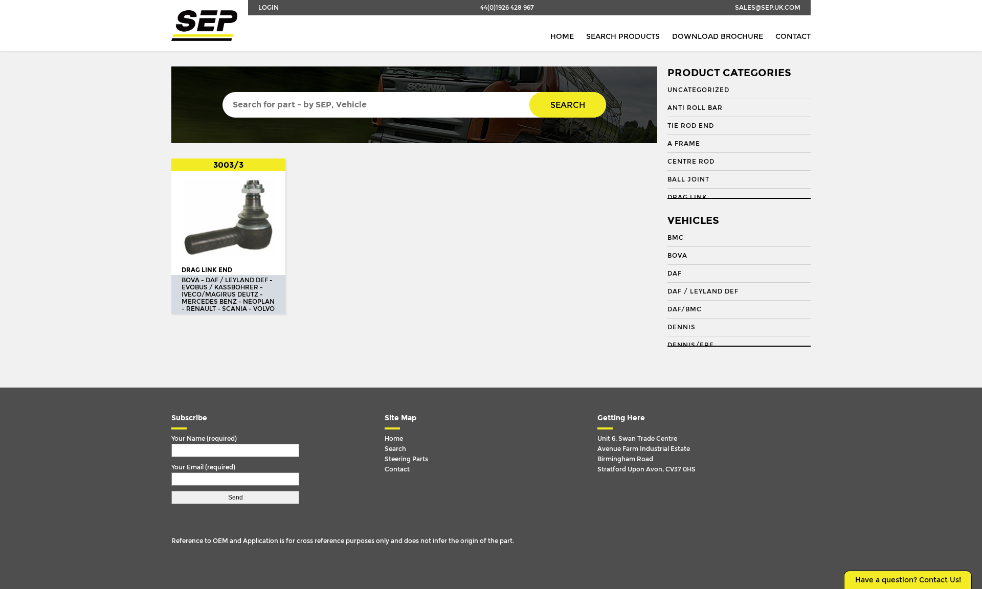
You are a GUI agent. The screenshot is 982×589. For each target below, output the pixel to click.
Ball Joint (688, 179)
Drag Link (687, 197)
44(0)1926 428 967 (507, 7)
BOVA (677, 255)
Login (268, 7)
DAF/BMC (684, 309)
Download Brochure (717, 36)
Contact (793, 36)
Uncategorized (698, 90)
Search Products (623, 36)
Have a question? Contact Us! (908, 580)
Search (567, 105)
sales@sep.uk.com (767, 7)
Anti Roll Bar (695, 107)
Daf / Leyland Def (703, 291)
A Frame (683, 143)
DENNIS (681, 327)
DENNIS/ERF (690, 345)
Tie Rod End (690, 125)
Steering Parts (406, 459)
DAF (674, 273)
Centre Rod (691, 161)
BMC (675, 237)
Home (562, 36)
